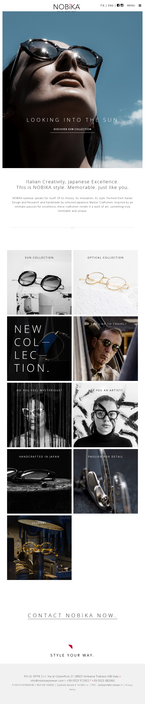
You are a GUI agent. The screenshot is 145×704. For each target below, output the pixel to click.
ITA (102, 5)
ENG (111, 5)
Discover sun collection (72, 129)
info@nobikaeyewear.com (47, 680)
